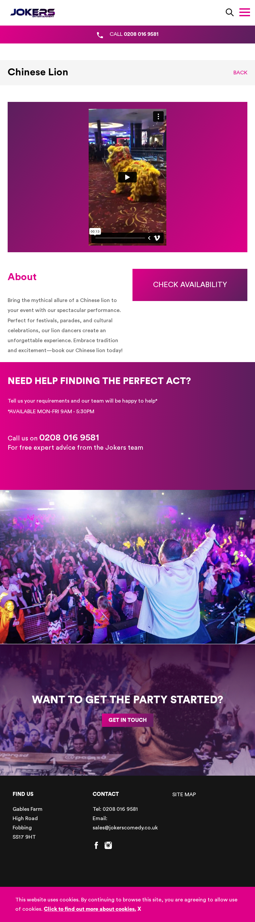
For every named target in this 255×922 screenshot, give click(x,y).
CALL (134, 34)
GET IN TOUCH (128, 720)
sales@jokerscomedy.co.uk (125, 827)
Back (240, 72)
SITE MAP (184, 794)
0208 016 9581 (69, 437)
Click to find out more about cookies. (90, 909)
